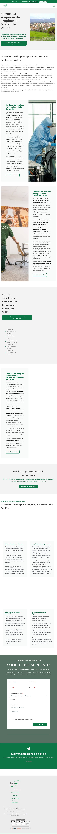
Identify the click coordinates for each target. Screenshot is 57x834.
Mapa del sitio (15, 802)
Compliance (15, 795)
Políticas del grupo (15, 798)
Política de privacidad (13, 813)
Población (12, 699)
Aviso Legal (5, 813)
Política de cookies (22, 813)
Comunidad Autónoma (16, 693)
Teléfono (31, 682)
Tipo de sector (14, 705)
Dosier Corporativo (15, 800)
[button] (53, 6)
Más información (12, 175)
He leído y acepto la (22, 719)
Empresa (31, 687)
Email (11, 687)
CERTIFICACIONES (20, 819)
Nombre (12, 682)
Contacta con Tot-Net (28, 754)
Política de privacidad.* (27, 719)
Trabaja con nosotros (21, 808)
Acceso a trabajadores (15, 789)
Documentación (15, 792)
